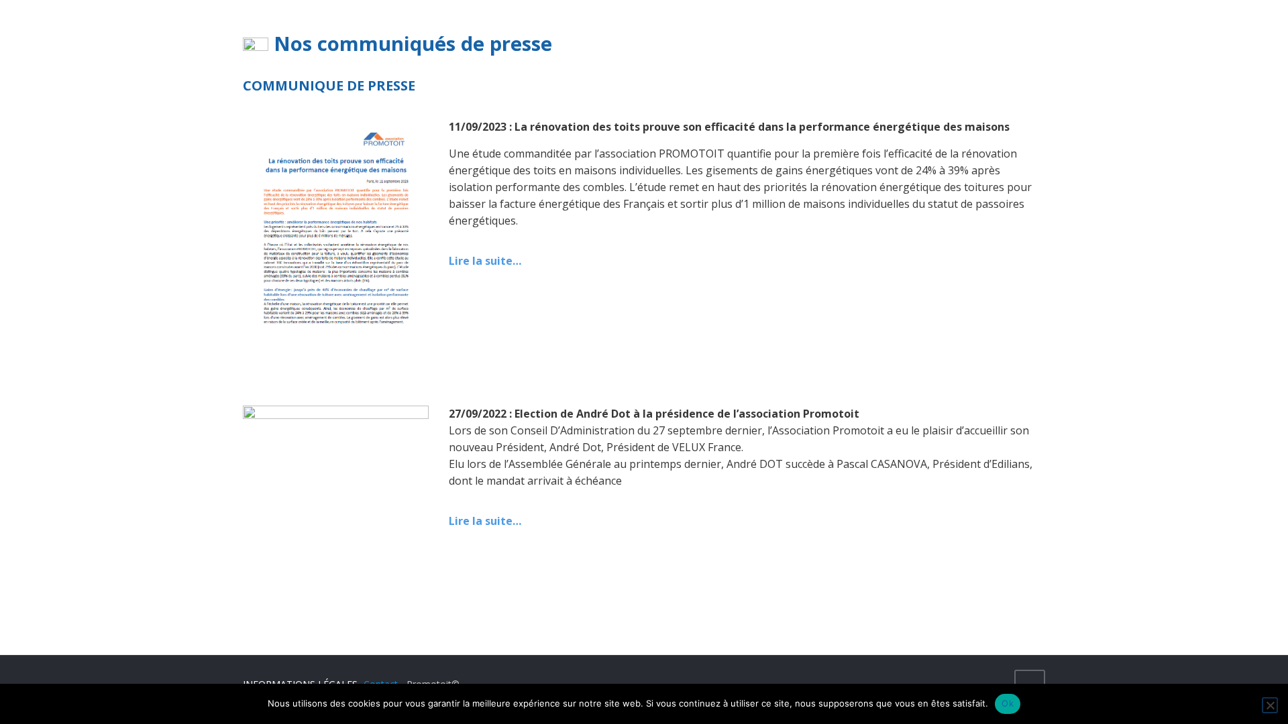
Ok (1008, 703)
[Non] (1270, 705)
